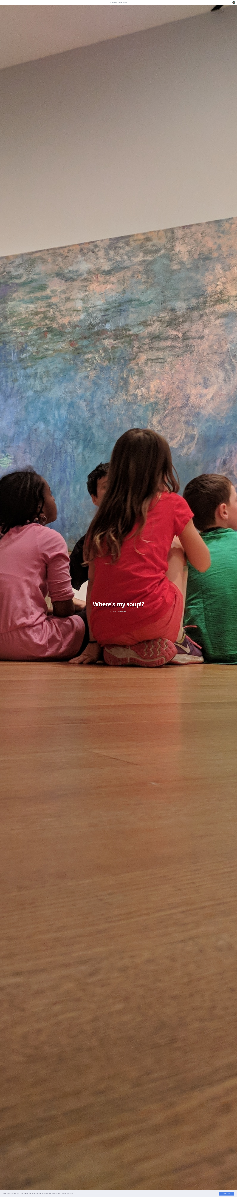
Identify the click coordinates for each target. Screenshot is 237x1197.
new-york (123, 611)
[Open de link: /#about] (233, 2)
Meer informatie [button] (67, 1193)
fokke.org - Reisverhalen (118, 3)
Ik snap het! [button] (226, 1193)
